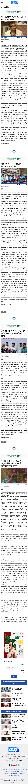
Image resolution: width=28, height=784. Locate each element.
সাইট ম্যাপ (11, 775)
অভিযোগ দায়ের (21, 773)
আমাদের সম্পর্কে (9, 769)
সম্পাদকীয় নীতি (8, 771)
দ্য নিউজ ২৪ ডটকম (9, 779)
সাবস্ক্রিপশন (16, 775)
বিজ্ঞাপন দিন (24, 769)
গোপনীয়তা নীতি (15, 771)
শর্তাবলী (21, 771)
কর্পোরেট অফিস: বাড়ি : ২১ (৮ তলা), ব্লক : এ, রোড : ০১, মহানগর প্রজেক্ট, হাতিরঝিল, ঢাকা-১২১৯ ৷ (14, 755)
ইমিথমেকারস (15, 782)
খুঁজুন (14, 676)
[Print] (2, 42)
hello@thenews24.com (16, 760)
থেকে (22, 671)
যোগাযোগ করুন (17, 769)
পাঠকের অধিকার (13, 773)
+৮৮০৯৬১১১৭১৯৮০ (15, 758)
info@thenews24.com (14, 762)
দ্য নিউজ (3, 769)
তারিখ (22, 665)
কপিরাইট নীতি (6, 773)
